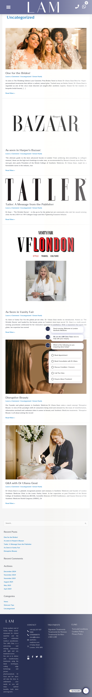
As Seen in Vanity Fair (19, 312)
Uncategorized (25, 76)
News (6, 601)
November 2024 (10, 575)
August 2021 (8, 582)
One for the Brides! (17, 73)
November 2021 (10, 578)
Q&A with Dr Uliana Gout (21, 483)
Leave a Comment (12, 76)
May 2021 (7, 585)
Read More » (10, 93)
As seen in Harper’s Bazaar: (23, 150)
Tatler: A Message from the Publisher (29, 204)
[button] (8, 7)
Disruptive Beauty (16, 398)
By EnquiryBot (76, 691)
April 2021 (7, 589)
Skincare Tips (9, 605)
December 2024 (10, 571)
